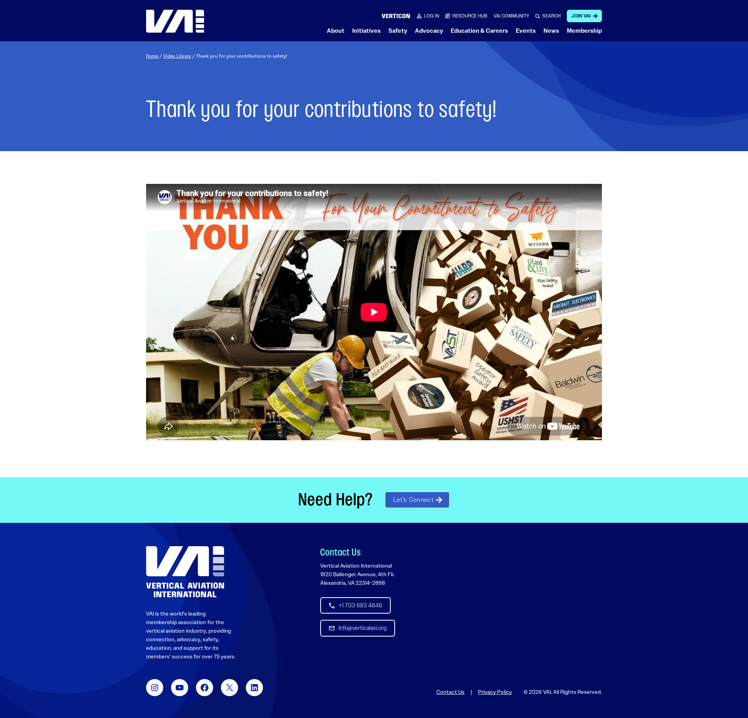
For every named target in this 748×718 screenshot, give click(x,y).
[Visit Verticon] (396, 16)
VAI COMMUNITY (511, 16)
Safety (397, 31)
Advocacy (429, 31)
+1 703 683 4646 (360, 605)
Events (526, 31)
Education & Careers (479, 31)
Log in (431, 16)
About (335, 31)
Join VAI (581, 16)
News (551, 31)
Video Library (177, 56)
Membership (584, 31)
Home (152, 56)
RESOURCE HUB (469, 16)
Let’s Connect (413, 500)
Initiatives (366, 31)
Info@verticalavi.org (362, 628)
